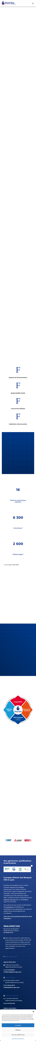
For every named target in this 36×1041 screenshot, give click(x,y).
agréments (9, 907)
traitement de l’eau (10, 899)
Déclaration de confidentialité (18, 1038)
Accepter (18, 1025)
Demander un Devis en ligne (18, 752)
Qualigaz (25, 110)
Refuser (18, 1030)
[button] (33, 1011)
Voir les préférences (18, 1035)
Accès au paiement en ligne (18, 774)
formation (19, 167)
